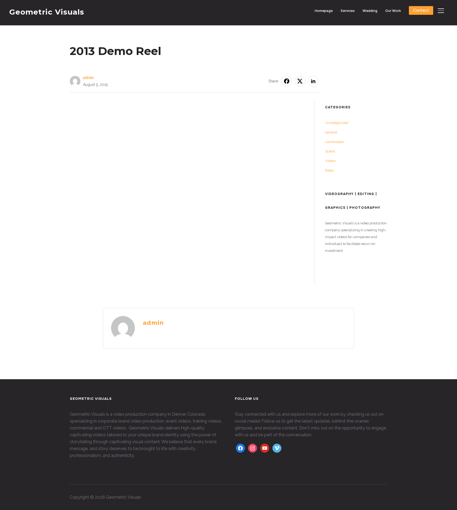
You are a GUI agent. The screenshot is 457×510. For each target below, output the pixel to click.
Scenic (330, 151)
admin (88, 78)
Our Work (393, 10)
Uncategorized (336, 123)
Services (348, 10)
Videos (330, 161)
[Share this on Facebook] (286, 81)
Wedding (370, 10)
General (331, 132)
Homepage (324, 10)
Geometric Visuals (46, 11)
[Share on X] (300, 81)
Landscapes (334, 142)
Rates (329, 170)
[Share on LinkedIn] (313, 81)
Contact (421, 10)
